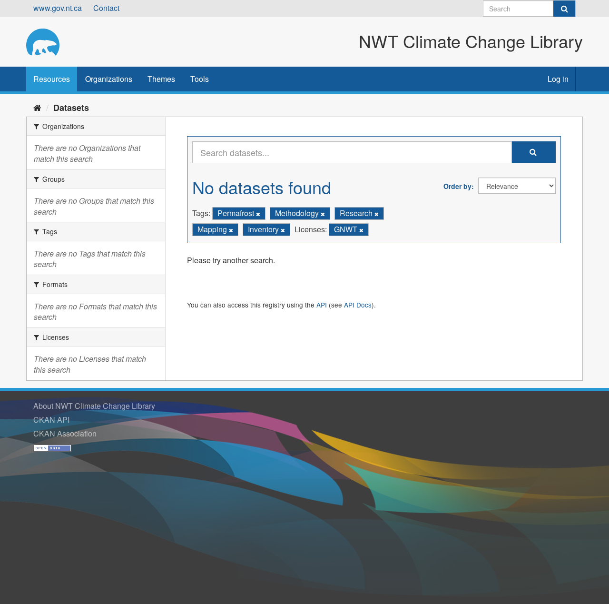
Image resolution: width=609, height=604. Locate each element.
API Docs (358, 304)
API (321, 304)
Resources (51, 78)
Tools (199, 78)
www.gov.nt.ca (57, 7)
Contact (106, 7)
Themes (161, 78)
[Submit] (564, 8)
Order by (457, 186)
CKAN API (51, 419)
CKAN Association (65, 433)
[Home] (37, 107)
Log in (558, 78)
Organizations (108, 78)
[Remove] (258, 214)
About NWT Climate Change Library (94, 405)
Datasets (71, 107)
